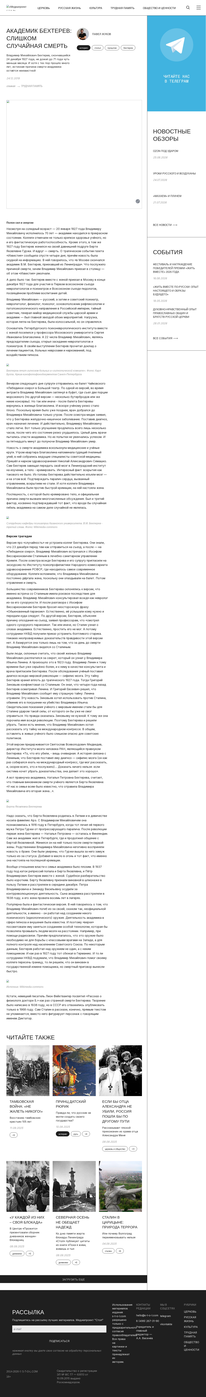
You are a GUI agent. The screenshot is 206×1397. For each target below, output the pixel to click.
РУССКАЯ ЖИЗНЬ (69, 8)
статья (97, 48)
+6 (120, 1251)
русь (76, 1134)
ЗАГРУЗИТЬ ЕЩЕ (73, 1279)
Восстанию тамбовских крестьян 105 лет (25, 1119)
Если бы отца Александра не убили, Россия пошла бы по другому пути (117, 1111)
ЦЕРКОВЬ (43, 8)
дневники (17, 1253)
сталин (108, 1251)
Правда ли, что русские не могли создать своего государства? (73, 1116)
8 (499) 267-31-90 (147, 1321)
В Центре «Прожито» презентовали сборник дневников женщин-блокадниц (24, 1234)
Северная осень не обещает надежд (72, 1222)
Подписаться (59, 1341)
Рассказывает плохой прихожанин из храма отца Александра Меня (120, 1131)
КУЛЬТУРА (95, 8)
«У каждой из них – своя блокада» (27, 1219)
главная (10, 86)
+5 (13, 1135)
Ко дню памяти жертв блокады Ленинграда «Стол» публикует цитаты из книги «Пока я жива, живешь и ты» (73, 1241)
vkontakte (166, 1324)
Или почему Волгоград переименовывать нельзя (118, 1235)
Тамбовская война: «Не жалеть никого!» (27, 1107)
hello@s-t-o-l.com (147, 1315)
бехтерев (128, 48)
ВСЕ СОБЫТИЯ (163, 338)
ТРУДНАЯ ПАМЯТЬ (123, 8)
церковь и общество (115, 1149)
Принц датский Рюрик (71, 1104)
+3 (133, 1149)
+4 (86, 1134)
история (84, 48)
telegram (165, 1316)
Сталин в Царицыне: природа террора (119, 1222)
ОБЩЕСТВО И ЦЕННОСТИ (159, 8)
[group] (176, 160)
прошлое (112, 48)
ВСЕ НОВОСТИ (162, 225)
